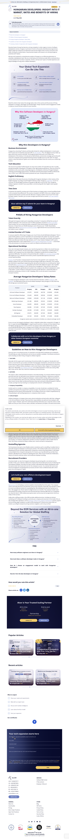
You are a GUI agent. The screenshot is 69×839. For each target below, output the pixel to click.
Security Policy (40, 814)
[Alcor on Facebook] (34, 821)
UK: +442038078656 (13, 783)
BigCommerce (12, 485)
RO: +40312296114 (13, 789)
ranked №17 (49, 180)
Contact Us (54, 6)
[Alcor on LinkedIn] (29, 821)
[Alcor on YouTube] (37, 821)
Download (54, 2)
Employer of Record (42, 784)
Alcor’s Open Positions (14, 810)
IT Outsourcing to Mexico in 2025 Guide (47, 650)
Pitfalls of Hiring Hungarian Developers (19, 37)
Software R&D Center (42, 780)
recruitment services (21, 264)
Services (39, 778)
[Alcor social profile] (40, 821)
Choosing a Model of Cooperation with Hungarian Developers (24, 44)
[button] (59, 7)
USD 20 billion (37, 152)
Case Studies (11, 806)
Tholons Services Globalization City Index (41, 241)
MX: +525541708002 (13, 791)
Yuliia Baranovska (17, 22)
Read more (58, 425)
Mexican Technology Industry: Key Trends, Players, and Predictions (21, 680)
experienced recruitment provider (28, 227)
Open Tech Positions (13, 812)
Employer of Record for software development (40, 500)
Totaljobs (10, 281)
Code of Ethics (40, 816)
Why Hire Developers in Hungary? (17, 35)
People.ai (10, 260)
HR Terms (39, 806)
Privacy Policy (51, 419)
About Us (10, 804)
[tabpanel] (21, 647)
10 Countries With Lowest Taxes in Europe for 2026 (46, 680)
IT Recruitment (40, 782)
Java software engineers (27, 367)
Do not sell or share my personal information (49, 430)
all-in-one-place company (50, 254)
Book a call (27, 207)
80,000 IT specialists (52, 222)
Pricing (10, 808)
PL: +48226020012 (13, 787)
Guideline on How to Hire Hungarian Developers (21, 41)
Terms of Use (17, 761)
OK (19, 430)
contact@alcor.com (13, 793)
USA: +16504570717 (13, 781)
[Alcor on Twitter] (32, 821)
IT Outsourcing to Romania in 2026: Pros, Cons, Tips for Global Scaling (21, 650)
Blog (38, 804)
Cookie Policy (42, 419)
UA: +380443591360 (13, 785)
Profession (52, 279)
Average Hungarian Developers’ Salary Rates (20, 39)
